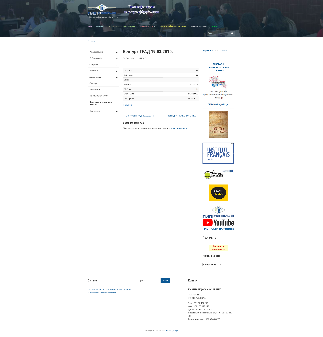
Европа (90, 289)
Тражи (232, 33)
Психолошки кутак (98, 95)
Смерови (93, 64)
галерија (101, 289)
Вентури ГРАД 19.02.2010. (138, 115)
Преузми (127, 105)
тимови (96, 292)
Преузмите (94, 111)
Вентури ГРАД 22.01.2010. (183, 115)
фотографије (111, 292)
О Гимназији (95, 58)
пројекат (91, 292)
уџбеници (103, 292)
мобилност (128, 289)
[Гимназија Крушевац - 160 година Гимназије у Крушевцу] (123, 9)
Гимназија (130, 58)
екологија (108, 289)
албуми (95, 289)
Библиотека (95, 89)
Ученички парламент (199, 26)
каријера (115, 289)
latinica (223, 50)
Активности (95, 77)
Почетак (91, 41)
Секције (93, 83)
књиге (121, 289)
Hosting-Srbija (172, 330)
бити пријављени (179, 128)
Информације (96, 51)
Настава (93, 70)
